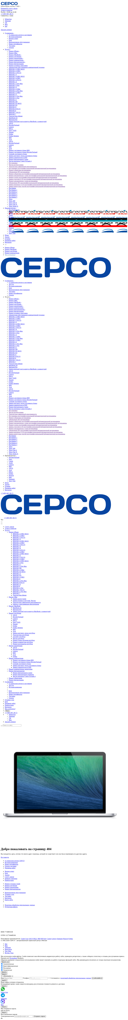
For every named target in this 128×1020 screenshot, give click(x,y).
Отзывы (7, 239)
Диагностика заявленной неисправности (23, 166)
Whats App (4, 992)
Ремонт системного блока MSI (19, 150)
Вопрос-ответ (13, 38)
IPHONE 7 (12, 114)
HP (42, 939)
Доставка (12, 46)
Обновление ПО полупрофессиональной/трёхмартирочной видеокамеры (34, 183)
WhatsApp (8, 19)
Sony (10, 212)
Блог (10, 40)
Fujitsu (11, 134)
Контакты (8, 242)
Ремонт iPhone (14, 51)
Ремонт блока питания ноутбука (24, 640)
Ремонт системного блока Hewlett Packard (23, 152)
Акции (7, 237)
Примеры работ (10, 240)
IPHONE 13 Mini (14, 89)
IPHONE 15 (13, 74)
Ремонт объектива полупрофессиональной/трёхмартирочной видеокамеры (34, 174)
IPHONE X (12, 107)
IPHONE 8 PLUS (14, 109)
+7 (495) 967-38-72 (7, 14)
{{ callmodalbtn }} (97, 978)
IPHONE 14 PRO (14, 78)
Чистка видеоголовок (16, 165)
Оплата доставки (10, 866)
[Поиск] (5, 244)
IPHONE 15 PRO (14, 71)
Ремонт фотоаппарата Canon (18, 159)
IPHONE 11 (13, 100)
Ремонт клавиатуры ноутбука (23, 642)
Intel (10, 230)
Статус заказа (9, 527)
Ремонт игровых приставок (18, 65)
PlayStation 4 (13, 195)
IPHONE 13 (13, 87)
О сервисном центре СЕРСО (14, 861)
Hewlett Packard (14, 125)
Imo (6, 944)
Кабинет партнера (11, 878)
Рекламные (7, 968)
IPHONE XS (13, 105)
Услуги (7, 49)
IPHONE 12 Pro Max (16, 91)
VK (6, 23)
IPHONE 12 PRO (14, 92)
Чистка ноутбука (18, 638)
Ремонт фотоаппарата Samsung (23, 674)
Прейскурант (9, 705)
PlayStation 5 (13, 197)
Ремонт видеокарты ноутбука (23, 644)
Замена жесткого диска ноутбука (24, 633)
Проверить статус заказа (9, 8)
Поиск (7, 711)
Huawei (11, 228)
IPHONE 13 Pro (14, 85)
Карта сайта (9, 900)
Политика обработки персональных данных (20, 905)
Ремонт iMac (13, 53)
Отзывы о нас (9, 700)
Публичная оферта (11, 907)
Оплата (11, 47)
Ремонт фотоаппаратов (17, 62)
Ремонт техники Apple (12, 884)
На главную (5, 857)
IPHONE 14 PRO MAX (17, 76)
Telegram (8, 21)
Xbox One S (13, 202)
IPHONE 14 (13, 82)
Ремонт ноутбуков (15, 56)
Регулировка (13, 163)
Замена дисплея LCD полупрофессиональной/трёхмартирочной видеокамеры (35, 179)
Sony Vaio (12, 233)
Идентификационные (10, 966)
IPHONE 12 (13, 94)
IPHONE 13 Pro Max (16, 83)
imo (6, 26)
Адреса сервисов (6, 10)
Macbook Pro (13, 120)
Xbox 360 (12, 201)
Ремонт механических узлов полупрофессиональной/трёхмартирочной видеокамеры (38, 175)
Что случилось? (10, 255)
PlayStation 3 (13, 193)
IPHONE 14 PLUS (15, 80)
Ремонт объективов (15, 678)
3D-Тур (11, 284)
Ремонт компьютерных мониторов (20, 669)
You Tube (8, 951)
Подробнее (13, 958)
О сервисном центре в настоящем (20, 35)
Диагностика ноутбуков (21, 635)
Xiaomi (11, 132)
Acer (10, 139)
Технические (7, 970)
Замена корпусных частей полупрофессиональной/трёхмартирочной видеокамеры (37, 186)
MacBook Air (13, 118)
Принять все (5, 962)
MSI (10, 138)
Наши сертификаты (15, 44)
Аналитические (8, 964)
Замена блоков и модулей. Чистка (24, 600)
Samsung (12, 231)
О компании (9, 33)
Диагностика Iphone (15, 116)
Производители (10, 208)
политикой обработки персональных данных (75, 978)
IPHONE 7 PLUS (14, 112)
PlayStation (12, 188)
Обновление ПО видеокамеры (19, 172)
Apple (11, 215)
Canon (11, 213)
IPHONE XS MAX (15, 103)
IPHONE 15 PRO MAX (17, 69)
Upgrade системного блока (18, 154)
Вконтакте (8, 949)
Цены (7, 235)
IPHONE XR (13, 102)
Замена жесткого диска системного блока (23, 156)
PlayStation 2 (13, 192)
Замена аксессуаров (19, 599)
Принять (4, 972)
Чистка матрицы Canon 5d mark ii (20, 161)
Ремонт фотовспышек (16, 64)
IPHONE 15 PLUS (15, 73)
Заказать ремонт (6, 30)
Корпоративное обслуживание (19, 42)
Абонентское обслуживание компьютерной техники (26, 67)
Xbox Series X (13, 206)
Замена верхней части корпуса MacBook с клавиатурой (27, 121)
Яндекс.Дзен (9, 953)
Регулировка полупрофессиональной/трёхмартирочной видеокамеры (32, 168)
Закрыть (4, 974)
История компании (15, 37)
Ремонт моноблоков (16, 58)
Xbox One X (13, 204)
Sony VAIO (12, 130)
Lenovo (11, 127)
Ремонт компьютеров (16, 60)
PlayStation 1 (13, 190)
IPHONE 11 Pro (14, 98)
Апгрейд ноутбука (19, 637)
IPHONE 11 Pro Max (16, 96)
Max (6, 24)
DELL (11, 129)
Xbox (10, 199)
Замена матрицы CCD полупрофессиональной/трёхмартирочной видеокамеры (36, 184)
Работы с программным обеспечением (26, 604)
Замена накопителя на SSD (18, 157)
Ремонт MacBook (15, 55)
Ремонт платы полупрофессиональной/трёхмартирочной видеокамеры (33, 177)
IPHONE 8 (12, 111)
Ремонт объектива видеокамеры (20, 170)
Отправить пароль (39, 1016)
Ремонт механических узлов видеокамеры (23, 181)
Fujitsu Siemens (14, 136)
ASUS (11, 123)
